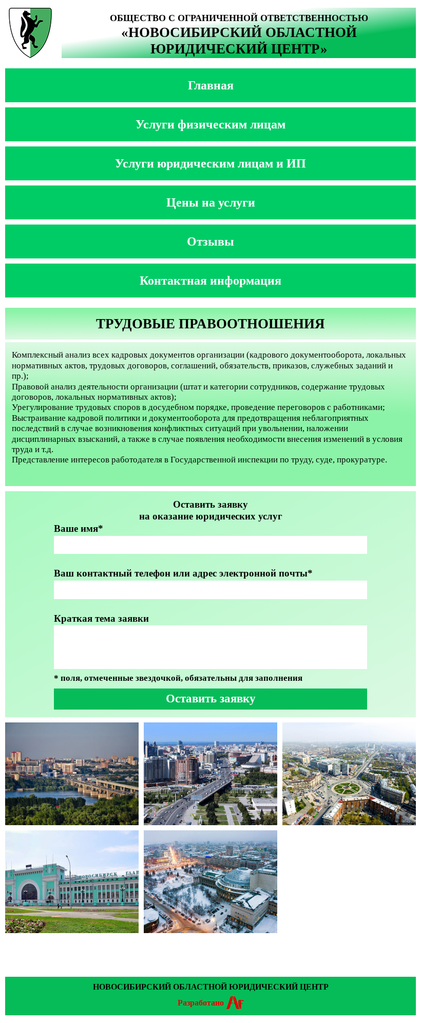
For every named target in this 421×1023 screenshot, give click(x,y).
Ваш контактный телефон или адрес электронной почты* (183, 573)
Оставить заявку (211, 698)
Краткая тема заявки (101, 618)
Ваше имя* (78, 528)
